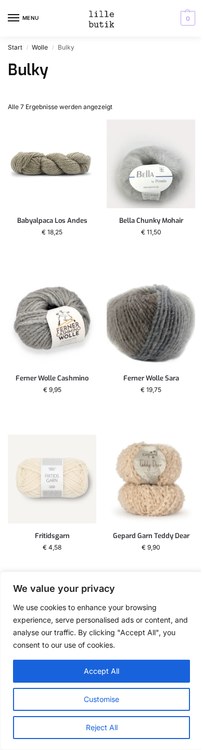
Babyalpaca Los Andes (52, 221)
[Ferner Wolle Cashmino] (52, 321)
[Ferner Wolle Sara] (151, 321)
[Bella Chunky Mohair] (151, 164)
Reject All (102, 727)
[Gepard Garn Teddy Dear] (151, 479)
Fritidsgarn (52, 536)
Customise (101, 699)
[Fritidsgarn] (52, 479)
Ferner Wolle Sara (151, 378)
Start (15, 47)
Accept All (101, 670)
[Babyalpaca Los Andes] (52, 164)
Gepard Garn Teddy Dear (151, 536)
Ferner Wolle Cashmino (52, 378)
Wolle (40, 47)
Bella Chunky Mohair (151, 221)
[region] (101, 661)
